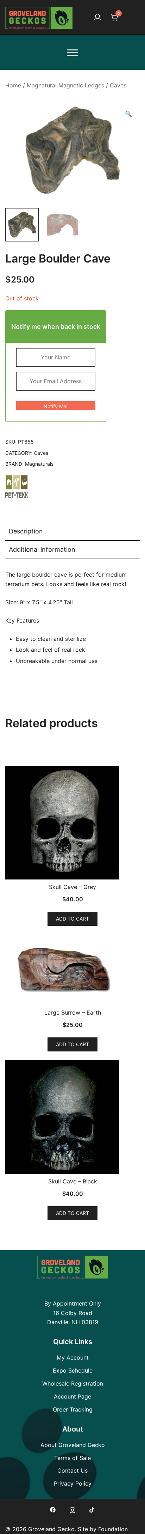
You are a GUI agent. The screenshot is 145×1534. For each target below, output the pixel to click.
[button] (128, 114)
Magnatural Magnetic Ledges (65, 85)
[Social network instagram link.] (72, 1509)
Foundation (113, 1529)
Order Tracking (73, 1409)
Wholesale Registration (72, 1383)
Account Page (72, 1396)
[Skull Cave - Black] (72, 1117)
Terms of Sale (72, 1457)
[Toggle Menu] (72, 52)
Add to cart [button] (72, 919)
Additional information (42, 549)
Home (13, 85)
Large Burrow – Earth (72, 1012)
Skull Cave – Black (72, 1181)
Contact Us (72, 1470)
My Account (73, 1357)
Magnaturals (39, 464)
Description (26, 531)
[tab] (72, 532)
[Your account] (97, 17)
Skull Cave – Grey (72, 886)
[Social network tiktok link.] (92, 1509)
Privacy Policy (73, 1483)
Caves (118, 85)
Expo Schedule (73, 1370)
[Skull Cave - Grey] (72, 822)
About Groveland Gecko (72, 1444)
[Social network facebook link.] (53, 1509)
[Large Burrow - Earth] (72, 970)
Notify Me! (56, 406)
